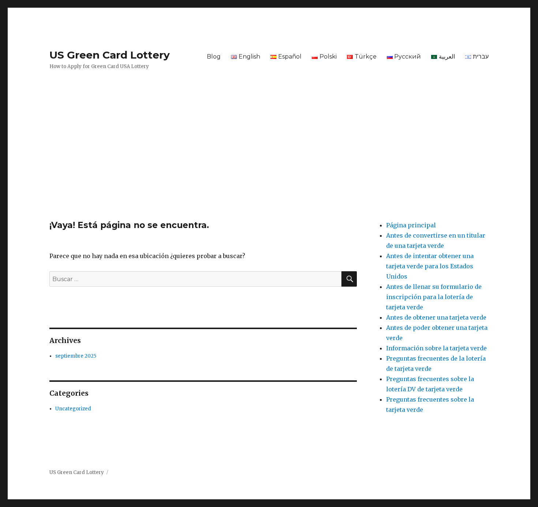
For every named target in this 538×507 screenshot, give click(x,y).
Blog (214, 56)
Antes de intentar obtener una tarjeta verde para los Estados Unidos (430, 266)
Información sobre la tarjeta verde (436, 348)
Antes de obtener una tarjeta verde (436, 317)
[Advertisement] (269, 166)
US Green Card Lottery (109, 55)
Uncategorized (73, 409)
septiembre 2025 (75, 356)
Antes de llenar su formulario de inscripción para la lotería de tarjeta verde (434, 297)
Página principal (411, 225)
